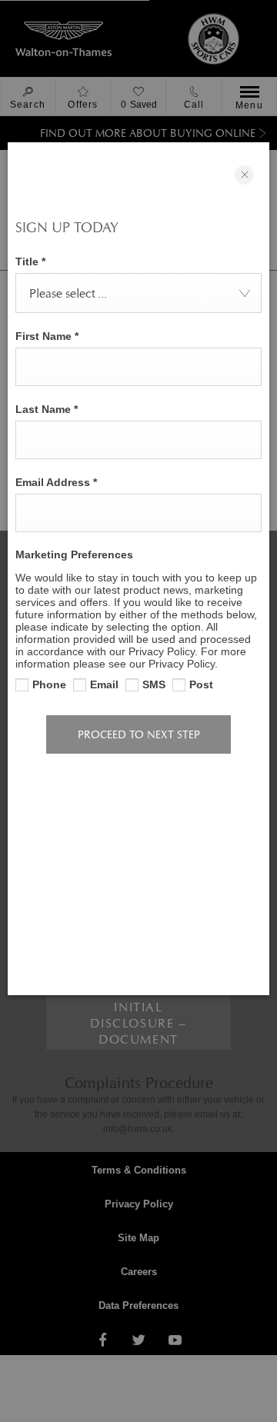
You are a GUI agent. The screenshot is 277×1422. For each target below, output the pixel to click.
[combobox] (138, 293)
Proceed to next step (139, 734)
